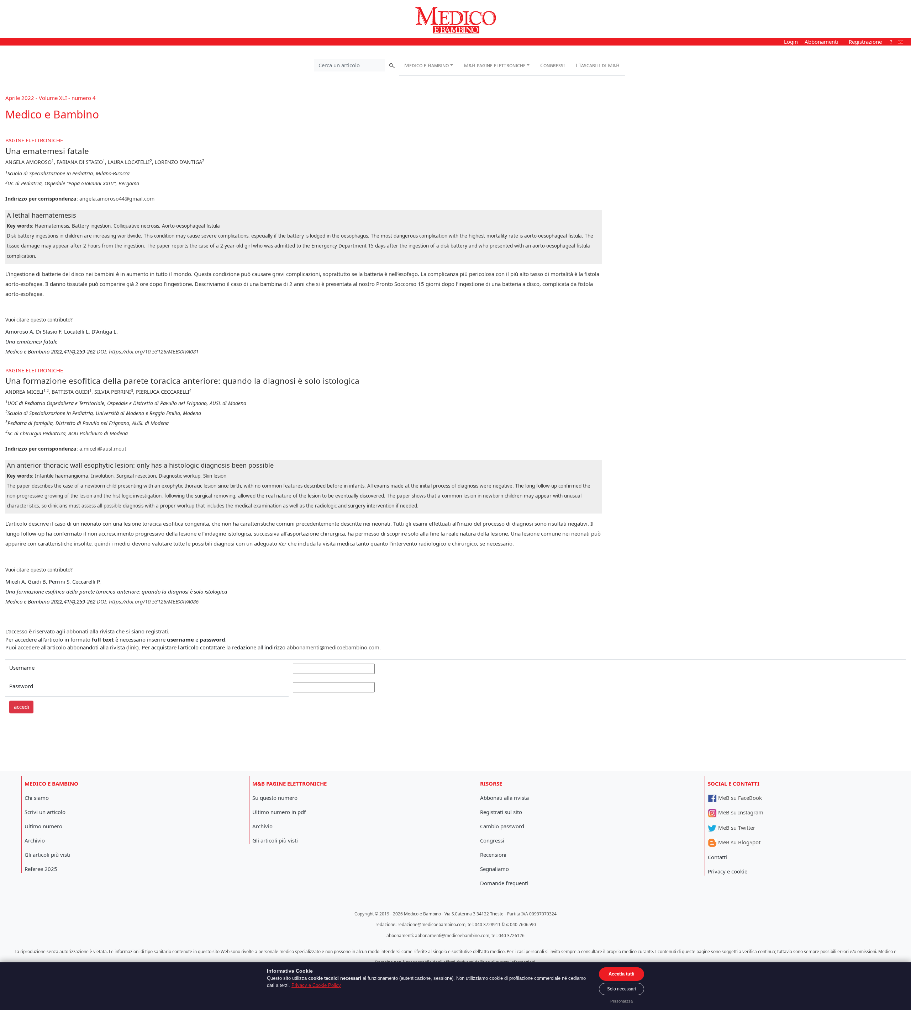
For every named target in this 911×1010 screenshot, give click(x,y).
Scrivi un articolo (45, 811)
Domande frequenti (504, 883)
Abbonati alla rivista (504, 797)
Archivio (35, 840)
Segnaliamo (494, 868)
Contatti (717, 857)
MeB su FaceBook (739, 797)
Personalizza (621, 1001)
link (132, 647)
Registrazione (865, 41)
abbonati (77, 631)
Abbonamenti (821, 41)
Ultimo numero (43, 826)
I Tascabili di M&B (597, 65)
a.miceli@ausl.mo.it (102, 448)
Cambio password (502, 826)
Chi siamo (37, 797)
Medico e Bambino (426, 65)
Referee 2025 (41, 868)
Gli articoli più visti (47, 854)
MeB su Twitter (736, 827)
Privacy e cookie (727, 871)
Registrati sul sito (501, 811)
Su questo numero (274, 797)
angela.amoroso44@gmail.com (116, 198)
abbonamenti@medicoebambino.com (333, 647)
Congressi (552, 65)
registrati (157, 631)
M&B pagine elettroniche (495, 65)
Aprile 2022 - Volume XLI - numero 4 (50, 97)
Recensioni (493, 854)
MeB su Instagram (740, 812)
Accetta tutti (621, 974)
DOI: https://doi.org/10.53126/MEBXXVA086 (148, 601)
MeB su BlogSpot (738, 842)
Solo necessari (621, 989)
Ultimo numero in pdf (279, 811)
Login (791, 41)
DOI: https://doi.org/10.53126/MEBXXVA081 (148, 351)
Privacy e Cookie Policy (316, 985)
